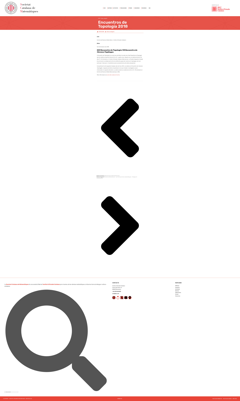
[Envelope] (125, 297)
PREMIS (130, 8)
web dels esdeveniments (113, 74)
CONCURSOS (137, 8)
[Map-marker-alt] (129, 297)
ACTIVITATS (115, 8)
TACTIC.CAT (124, 398)
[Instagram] (113, 297)
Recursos (144, 8)
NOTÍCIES (110, 8)
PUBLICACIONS (123, 8)
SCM (105, 8)
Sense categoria (104, 18)
